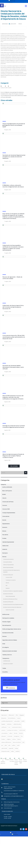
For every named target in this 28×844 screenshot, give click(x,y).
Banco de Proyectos (7, 490)
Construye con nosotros (11, 580)
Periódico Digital (6, 621)
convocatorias (4, 733)
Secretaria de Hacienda (7, 632)
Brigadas (3, 724)
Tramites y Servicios (7, 654)
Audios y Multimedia (7, 487)
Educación (3, 736)
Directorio (4, 527)
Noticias (4, 556)
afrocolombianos (12, 718)
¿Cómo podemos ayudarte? (11, 680)
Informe (7, 582)
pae (23, 742)
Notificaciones (5, 614)
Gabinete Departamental (8, 542)
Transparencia (5, 658)
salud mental (4, 748)
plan (9, 745)
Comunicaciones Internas (8, 559)
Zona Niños (5, 671)
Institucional (5, 545)
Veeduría (7, 588)
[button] (2, 5)
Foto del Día (5, 534)
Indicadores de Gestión (8, 663)
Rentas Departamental (10, 596)
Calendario (9, 724)
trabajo (16, 748)
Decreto (4, 520)
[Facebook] (21, 829)
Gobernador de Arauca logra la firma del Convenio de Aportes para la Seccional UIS (13, 307)
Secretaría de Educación (8, 574)
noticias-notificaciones (6, 742)
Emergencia (16, 736)
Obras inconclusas (17, 742)
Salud (18, 745)
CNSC (9, 727)
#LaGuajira (22, 715)
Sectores (4, 636)
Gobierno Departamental (8, 564)
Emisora (4, 531)
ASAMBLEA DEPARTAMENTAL (6, 721)
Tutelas (4, 668)
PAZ (2, 745)
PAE (6, 585)
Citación (4, 498)
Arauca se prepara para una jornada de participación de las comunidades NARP (14, 125)
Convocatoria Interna (7, 562)
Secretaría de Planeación (8, 601)
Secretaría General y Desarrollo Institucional (12, 607)
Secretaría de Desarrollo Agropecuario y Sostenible (11, 571)
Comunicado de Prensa (7, 501)
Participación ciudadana (8, 618)
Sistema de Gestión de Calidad (9, 651)
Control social (22, 730)
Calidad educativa (17, 724)
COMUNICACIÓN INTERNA (16, 727)
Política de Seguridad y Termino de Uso (11, 629)
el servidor (10, 736)
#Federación (11, 715)
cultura (10, 733)
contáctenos (11, 688)
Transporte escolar (5, 751)
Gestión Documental (10, 609)
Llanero (19, 739)
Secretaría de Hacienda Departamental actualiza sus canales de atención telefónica (14, 156)
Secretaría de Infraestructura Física (10, 599)
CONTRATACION (6, 661)
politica (13, 745)
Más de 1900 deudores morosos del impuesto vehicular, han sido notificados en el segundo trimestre (13, 397)
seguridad (11, 748)
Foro (22, 736)
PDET (6, 745)
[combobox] (14, 702)
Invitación (4, 549)
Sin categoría (5, 647)
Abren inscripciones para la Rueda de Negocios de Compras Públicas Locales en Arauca (13, 456)
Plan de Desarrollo (6, 625)
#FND (17, 715)
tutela (12, 751)
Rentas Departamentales (8, 567)
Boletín (4, 494)
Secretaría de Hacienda (8, 593)
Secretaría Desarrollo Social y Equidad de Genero (13, 604)
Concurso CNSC (6, 509)
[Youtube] (26, 829)
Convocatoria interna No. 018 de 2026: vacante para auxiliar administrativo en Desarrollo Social (14, 337)
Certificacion (4, 727)
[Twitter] (23, 829)
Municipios (5, 553)
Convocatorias (5, 516)
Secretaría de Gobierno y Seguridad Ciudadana (12, 591)
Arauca (18, 718)
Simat (3, 643)
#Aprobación (4, 715)
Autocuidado (17, 721)
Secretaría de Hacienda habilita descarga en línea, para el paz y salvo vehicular (13, 367)
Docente (21, 733)
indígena (9, 739)
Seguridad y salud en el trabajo (9, 640)
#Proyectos (3, 718)
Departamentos (6, 523)
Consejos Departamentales (8, 512)
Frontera (4, 538)
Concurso (4, 505)
